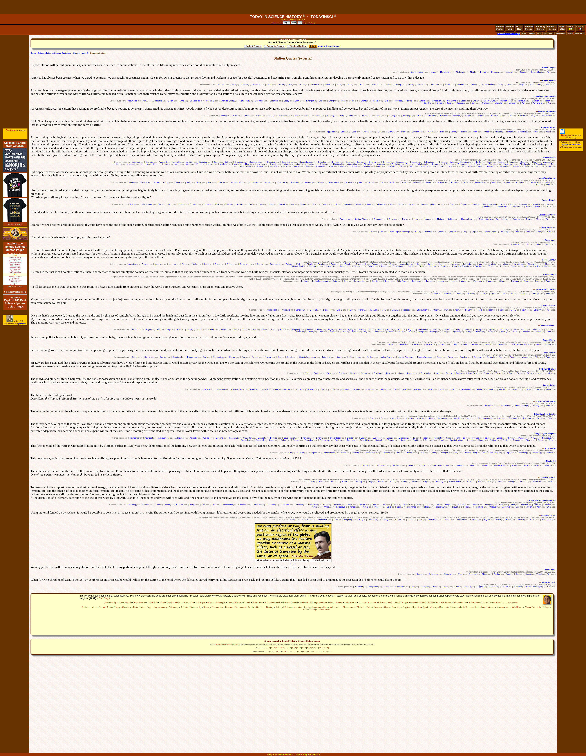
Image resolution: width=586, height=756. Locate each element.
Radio (458, 294)
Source (525, 310)
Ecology (364, 438)
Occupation (245, 440)
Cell (382, 418)
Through (535, 294)
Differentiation (335, 438)
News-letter (562, 27)
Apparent (163, 162)
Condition (300, 310)
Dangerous (192, 357)
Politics (475, 344)
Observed (381, 164)
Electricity (412, 465)
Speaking (523, 453)
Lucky (358, 204)
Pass (408, 164)
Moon (403, 482)
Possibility (432, 520)
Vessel (539, 574)
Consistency (251, 389)
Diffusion (299, 505)
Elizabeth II (550, 461)
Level (510, 438)
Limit (341, 116)
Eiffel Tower (402, 281)
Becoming (233, 438)
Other (546, 264)
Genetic (290, 357)
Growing (377, 373)
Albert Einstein (254, 46)
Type (450, 166)
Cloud (199, 330)
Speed (528, 574)
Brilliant (181, 204)
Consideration (359, 281)
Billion (170, 101)
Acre (307, 373)
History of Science (283, 607)
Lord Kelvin (153, 602)
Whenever (548, 266)
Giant (370, 330)
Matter (392, 182)
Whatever (526, 332)
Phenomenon (506, 101)
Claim (386, 587)
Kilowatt (373, 310)
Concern (392, 219)
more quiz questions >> (329, 46)
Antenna (434, 294)
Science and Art (457, 607)
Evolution (377, 438)
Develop (256, 85)
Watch (537, 206)
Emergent (310, 101)
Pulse (285, 166)
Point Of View (245, 166)
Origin (475, 101)
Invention (298, 607)
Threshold (479, 266)
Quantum (495, 72)
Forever (255, 357)
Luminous (386, 453)
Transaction (535, 182)
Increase (546, 162)
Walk (549, 232)
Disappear (400, 162)
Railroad (443, 116)
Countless (274, 101)
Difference (305, 438)
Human (427, 219)
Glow (314, 204)
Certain (247, 116)
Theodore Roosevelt (367, 602)
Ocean (463, 101)
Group (448, 438)
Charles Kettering (496, 602)
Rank (491, 389)
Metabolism (436, 101)
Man (475, 132)
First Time (437, 465)
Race (466, 182)
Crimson (207, 204)
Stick (503, 294)
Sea (517, 574)
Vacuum (491, 332)
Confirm (300, 453)
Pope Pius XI (550, 448)
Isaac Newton (140, 602)
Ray (311, 332)
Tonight (522, 85)
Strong (480, 440)
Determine (433, 574)
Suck (411, 332)
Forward (267, 357)
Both (209, 182)
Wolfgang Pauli (297, 266)
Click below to (15, 297)
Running (439, 482)
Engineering (218, 357)
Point (553, 164)
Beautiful (135, 330)
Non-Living (451, 101)
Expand (390, 438)
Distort (442, 162)
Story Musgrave (548, 227)
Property (488, 344)
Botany (206, 607)
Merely (481, 264)
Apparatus (331, 132)
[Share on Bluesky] (562, 133)
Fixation (425, 438)
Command (221, 389)
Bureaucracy (345, 219)
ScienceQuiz (510, 27)
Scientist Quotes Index (15, 292)
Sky (365, 332)
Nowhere (417, 182)
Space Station (537, 72)
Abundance (134, 438)
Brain (343, 132)
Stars (510, 85)
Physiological (509, 164)
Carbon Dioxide (361, 219)
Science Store (560, 34)
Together (456, 332)
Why (537, 357)
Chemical (210, 101)
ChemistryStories (540, 27)
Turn (468, 332)
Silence (495, 182)
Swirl (528, 206)
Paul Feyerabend (15, 272)
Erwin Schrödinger (534, 587)
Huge (416, 219)
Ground (364, 373)
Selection (428, 440)
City (290, 453)
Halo (380, 330)
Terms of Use (579, 34)
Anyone (131, 182)
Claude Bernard (548, 158)
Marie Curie (257, 602)
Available (207, 438)
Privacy (570, 34)
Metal (472, 72)
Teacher (469, 607)
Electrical (472, 574)
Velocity (504, 332)
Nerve (501, 418)
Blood (216, 162)
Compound (244, 101)
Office (486, 132)
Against (133, 204)
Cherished (428, 344)
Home (523, 34)
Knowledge (316, 607)
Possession (467, 389)
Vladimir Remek (548, 200)
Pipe (503, 204)
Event (347, 264)
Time (490, 266)
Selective (427, 103)
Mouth (401, 204)
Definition (285, 505)
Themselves (496, 116)
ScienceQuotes (500, 27)
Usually (490, 166)
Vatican (550, 453)
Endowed (337, 505)
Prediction (460, 520)
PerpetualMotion (552, 27)
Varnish (529, 507)
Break (206, 264)
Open (452, 204)
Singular (506, 182)
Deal (413, 587)
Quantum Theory (430, 607)
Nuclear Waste (485, 219)
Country (375, 281)
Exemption (392, 132)
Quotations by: (110, 602)
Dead (254, 330)
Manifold (457, 418)
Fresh (343, 453)
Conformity (254, 182)
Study (411, 166)
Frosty (361, 330)
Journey (358, 482)
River (321, 332)
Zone (551, 440)
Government (417, 132)
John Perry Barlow (547, 178)
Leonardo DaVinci (418, 602)
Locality (395, 310)
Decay (286, 101)
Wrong (548, 166)
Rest (331, 166)
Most (247, 164)
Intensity (144, 164)
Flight (330, 330)
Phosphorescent (490, 204)
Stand (378, 166)
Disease (413, 162)
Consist (267, 182)
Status (469, 440)
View (527, 166)
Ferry (361, 520)
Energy (332, 101)
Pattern (283, 440)
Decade (244, 85)
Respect (502, 389)
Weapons (526, 357)
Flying (350, 330)
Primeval (521, 101)
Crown (265, 389)
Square (487, 373)
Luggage (481, 587)
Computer (515, 244)
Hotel (457, 587)
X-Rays (546, 607)
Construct (306, 520)
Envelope (322, 264)
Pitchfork (498, 132)
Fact (478, 162)
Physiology (540, 164)
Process (377, 507)
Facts (489, 162)
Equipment (335, 264)
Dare (234, 85)
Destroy (419, 418)
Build (335, 281)
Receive (470, 294)
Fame (298, 389)
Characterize (195, 101)
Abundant (149, 438)
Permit (483, 72)
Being (165, 182)
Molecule (547, 505)
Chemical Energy (228, 101)
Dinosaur (229, 607)
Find (296, 116)
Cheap (259, 116)
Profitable (431, 116)
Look (358, 357)
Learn (166, 164)
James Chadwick (15, 262)
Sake (389, 507)
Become (402, 344)
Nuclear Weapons (424, 357)
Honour (357, 389)
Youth (305, 609)
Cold (213, 505)
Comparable (379, 219)
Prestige (536, 406)
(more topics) (324, 609)
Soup (449, 103)
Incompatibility (371, 453)
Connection (275, 264)
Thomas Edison (234, 602)
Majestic (491, 330)
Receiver (491, 310)
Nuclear (370, 357)
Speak (509, 453)
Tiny (445, 332)
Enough (362, 505)
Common (366, 465)
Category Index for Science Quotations (54, 53)
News (539, 34)
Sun (473, 103)
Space (522, 72)
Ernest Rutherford (15, 261)
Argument (359, 587)
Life (386, 101)
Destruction (396, 465)
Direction (350, 438)
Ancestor (193, 438)
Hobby (464, 344)
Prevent (365, 507)
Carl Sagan (105, 598)
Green (324, 204)
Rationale (515, 281)
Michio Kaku (433, 602)
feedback (22, 323)
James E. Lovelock (547, 215)
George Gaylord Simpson (544, 434)
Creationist (177, 357)
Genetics (260, 607)
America (221, 85)
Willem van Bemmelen (545, 97)
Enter (320, 182)
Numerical (337, 164)
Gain (339, 85)
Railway (456, 116)
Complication (227, 505)
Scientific (460, 85)
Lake (447, 330)
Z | (328, 648)
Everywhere (334, 182)
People (435, 164)
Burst (179, 330)
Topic (550, 482)
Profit (419, 116)
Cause (217, 264)
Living (398, 85)
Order (414, 482)
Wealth (548, 132)
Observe (367, 164)
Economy (309, 182)
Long (370, 482)
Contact (580, 26)
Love (325, 607)
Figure (511, 162)
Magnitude (407, 310)
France (429, 281)
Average (190, 162)
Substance (460, 103)
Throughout (438, 166)
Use (479, 166)
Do (290, 85)
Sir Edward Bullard (547, 369)
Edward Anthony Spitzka (544, 414)
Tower (537, 281)
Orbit (421, 520)
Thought (519, 182)
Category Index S (80, 53)
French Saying (471, 453)
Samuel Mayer (549, 340)
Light (335, 204)
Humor (464, 132)
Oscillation (396, 164)
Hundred (345, 482)
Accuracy (136, 162)
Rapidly (416, 440)
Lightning (347, 204)
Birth (188, 182)
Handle (430, 264)
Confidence (236, 389)
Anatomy (163, 607)
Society (527, 389)
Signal (493, 294)
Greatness (376, 85)
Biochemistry (195, 607)
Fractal (251, 607)
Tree (519, 373)
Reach (447, 85)
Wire (550, 418)
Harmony (355, 453)
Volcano (500, 607)
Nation (285, 164)
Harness (460, 465)
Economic (315, 85)
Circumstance (287, 162)
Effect (309, 264)
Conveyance (284, 116)
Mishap (506, 264)
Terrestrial (523, 482)
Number (323, 164)
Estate (275, 389)
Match (188, 164)
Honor (453, 132)
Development (289, 438)
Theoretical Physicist (460, 266)
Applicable (176, 162)
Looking (478, 330)
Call (226, 162)
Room (482, 294)
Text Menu (531, 34)
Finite (374, 505)
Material (422, 101)
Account (145, 505)
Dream (302, 85)
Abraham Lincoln (385, 602)
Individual (116, 164)
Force (371, 182)
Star (500, 85)
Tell (537, 389)
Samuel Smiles (549, 385)
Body (199, 182)
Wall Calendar (548, 34)
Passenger (407, 116)
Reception (493, 587)
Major (452, 281)
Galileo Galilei (306, 602)
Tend (505, 440)
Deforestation (139, 607)
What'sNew (519, 27)
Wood (529, 373)
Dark (217, 204)
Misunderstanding (485, 418)
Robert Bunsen (335, 602)
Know (338, 357)
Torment (490, 357)
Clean (189, 330)
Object (484, 574)
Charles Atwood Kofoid (545, 401)
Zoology (313, 609)
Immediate (461, 438)
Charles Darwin (166, 602)
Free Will (406, 505)
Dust (264, 330)
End (320, 101)
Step (421, 266)
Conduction (257, 505)
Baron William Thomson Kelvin (542, 500)
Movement (261, 164)
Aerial (311, 482)
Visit (536, 266)
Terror (525, 465)
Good (308, 116)
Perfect (448, 164)
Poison (440, 357)
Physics (406, 607)
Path (446, 310)
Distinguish (428, 162)
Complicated (245, 264)
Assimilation (157, 101)
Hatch (400, 330)
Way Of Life (537, 103)
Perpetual (425, 373)
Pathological (421, 164)
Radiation (535, 101)
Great (349, 85)
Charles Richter (548, 306)
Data (348, 162)
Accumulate (133, 101)
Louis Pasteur (350, 602)
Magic (369, 204)
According (131, 505)
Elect (454, 344)
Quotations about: (89, 607)
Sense (332, 332)
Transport (522, 116)
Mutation (522, 438)
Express (348, 182)
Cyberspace (282, 182)
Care (235, 116)
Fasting (501, 162)
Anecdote (132, 264)
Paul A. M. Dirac (548, 582)
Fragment (437, 438)
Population (324, 440)
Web (538, 185)
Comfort (293, 520)
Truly (528, 219)
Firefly (270, 204)
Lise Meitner (15, 278)
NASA (410, 85)
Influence (131, 164)
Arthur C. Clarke (548, 515)
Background (147, 204)
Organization (501, 219)
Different (372, 162)
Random (391, 440)
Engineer (416, 281)
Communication (417, 72)
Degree (359, 162)
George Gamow (548, 260)
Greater (345, 389)
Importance (442, 418)
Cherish (415, 344)
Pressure (273, 166)
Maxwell (524, 505)
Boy (169, 204)
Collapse (230, 264)
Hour (534, 162)
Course (419, 574)
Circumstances (305, 162)
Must (379, 116)
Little (457, 330)
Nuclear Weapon (405, 357)
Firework (281, 204)
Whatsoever (547, 116)
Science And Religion (520, 344)
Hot (437, 505)
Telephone (527, 418)
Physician (493, 164)
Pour (512, 204)
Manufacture (445, 72)
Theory (498, 373)
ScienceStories (529, 27)
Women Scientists (533, 607)
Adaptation (179, 438)
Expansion (403, 438)
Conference (400, 587)
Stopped (432, 266)
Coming (163, 357)
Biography (373, 587)
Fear (360, 182)
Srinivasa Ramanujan (184, 602)
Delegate (425, 587)
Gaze (292, 204)
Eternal (232, 357)
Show (526, 281)
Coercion (221, 182)
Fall (350, 310)
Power (428, 182)
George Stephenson (546, 111)
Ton (510, 373)
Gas (279, 357)
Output (436, 310)
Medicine (460, 72)
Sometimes (502, 206)
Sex (537, 344)
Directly (229, 204)
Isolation (488, 438)
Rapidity (403, 440)
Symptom (424, 166)
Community (380, 465)
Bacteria (184, 607)
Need (410, 520)
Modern (464, 281)
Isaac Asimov (549, 353)
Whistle (539, 332)
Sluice (439, 103)
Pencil (548, 330)
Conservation (217, 607)
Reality (383, 266)
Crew (336, 520)
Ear (272, 330)
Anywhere (144, 182)
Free (352, 101)
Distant (281, 85)
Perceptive (340, 507)
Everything (295, 330)
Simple (354, 166)
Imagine (448, 505)
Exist (452, 162)
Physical (479, 164)
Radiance (523, 204)
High (442, 132)
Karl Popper (446, 602)
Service (520, 520)
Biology (117, 607)
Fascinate (447, 294)
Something (522, 132)
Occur (440, 204)
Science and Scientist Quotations (227, 644)
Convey (271, 116)
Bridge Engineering (320, 281)
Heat (388, 373)
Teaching (537, 453)
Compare (286, 310)
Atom (184, 264)
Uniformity (506, 507)
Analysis (149, 162)
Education (442, 344)
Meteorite (381, 204)
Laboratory (467, 264)
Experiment (465, 162)
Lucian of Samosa (547, 477)
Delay (288, 264)
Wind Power (517, 607)
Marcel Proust (15, 264)
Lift (350, 357)
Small (441, 440)
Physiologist (525, 164)
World (548, 185)
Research (509, 72)
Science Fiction (455, 482)
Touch (502, 266)
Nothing (392, 116)
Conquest (313, 453)
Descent (261, 438)
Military (404, 182)
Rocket (509, 520)
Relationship (480, 182)
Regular (487, 520)
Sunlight (421, 332)
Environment (240, 607)
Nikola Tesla (550, 570)
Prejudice (442, 182)
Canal (181, 101)
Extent (339, 310)
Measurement (349, 607)
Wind (549, 332)
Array (156, 182)
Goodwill (333, 389)
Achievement (163, 438)
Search (570, 26)
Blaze (160, 204)
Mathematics (335, 607)
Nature (297, 164)
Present (260, 166)
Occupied (260, 440)
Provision (474, 520)
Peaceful (421, 85)
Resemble (536, 204)
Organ (463, 204)
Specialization (456, 440)
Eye (260, 204)
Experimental (377, 264)
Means (210, 164)
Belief (177, 182)
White (539, 418)
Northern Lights (427, 204)
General (310, 389)
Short (469, 482)
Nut (515, 330)
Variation (512, 103)
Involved (475, 438)
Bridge (304, 281)
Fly (340, 330)
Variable (503, 166)
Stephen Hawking (298, 46)
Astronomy (174, 607)
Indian (399, 373)
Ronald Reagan (548, 68)
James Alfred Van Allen (545, 289)
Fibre (431, 418)
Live (388, 85)
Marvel (381, 482)
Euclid (15, 283)
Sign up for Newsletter (571, 144)
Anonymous (550, 240)
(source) (293, 564)
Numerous (546, 438)
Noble (442, 389)
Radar (508, 574)
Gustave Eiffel (549, 275)
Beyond (224, 116)
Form (403, 132)
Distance (327, 310)
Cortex (409, 418)
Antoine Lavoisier (15, 276)
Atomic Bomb (105, 607)
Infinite (376, 101)
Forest (341, 373)
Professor (358, 266)
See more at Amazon (15, 224)
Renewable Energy (454, 373)
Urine (469, 166)
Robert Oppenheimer (478, 602)
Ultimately (499, 103)
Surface (425, 507)
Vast (538, 219)
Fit (414, 438)
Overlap (475, 204)
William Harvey (15, 266)
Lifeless (398, 101)
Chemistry (126, 607)
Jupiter (307, 607)
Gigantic (303, 204)
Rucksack (518, 587)
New (533, 438)
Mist (391, 204)
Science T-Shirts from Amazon (15, 144)
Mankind (417, 389)
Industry (441, 281)
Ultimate (479, 507)
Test (517, 232)
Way (523, 103)
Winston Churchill (290, 602)
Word (549, 507)
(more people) (512, 603)
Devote (405, 219)
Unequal (493, 507)
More (351, 116)
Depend (313, 310)
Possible (446, 520)
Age (391, 344)
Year (549, 103)
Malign (440, 219)
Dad (235, 330)
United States (535, 85)
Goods (319, 116)
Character (239, 162)
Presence (344, 266)
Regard (468, 116)
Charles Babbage (15, 280)
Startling (390, 166)
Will (548, 72)
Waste (549, 219)
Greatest (362, 85)
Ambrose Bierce (548, 128)
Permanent (434, 85)
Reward (509, 132)
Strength (537, 310)
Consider (336, 162)
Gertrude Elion (15, 259)
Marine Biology (521, 406)
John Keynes (15, 269)
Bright (168, 330)
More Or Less (366, 116)
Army (157, 505)
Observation (352, 164)
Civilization (367, 132)
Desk (435, 587)
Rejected (320, 166)
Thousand (537, 482)
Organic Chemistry (392, 607)
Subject (493, 440)
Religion (501, 344)
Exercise (286, 389)
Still (400, 166)
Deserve (388, 281)
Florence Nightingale (216, 602)
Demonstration (329, 453)
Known (454, 264)
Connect (260, 264)
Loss (501, 505)
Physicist (330, 266)
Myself (411, 204)
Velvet (514, 332)
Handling (330, 116)
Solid (399, 507)
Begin (148, 330)
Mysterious (518, 264)
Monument (477, 281)
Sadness (516, 219)
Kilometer (411, 373)
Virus (508, 607)
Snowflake (377, 332)
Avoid (167, 505)
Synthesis (485, 103)
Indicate (436, 330)
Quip (528, 244)
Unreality (480, 332)
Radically (379, 440)
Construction (322, 520)
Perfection (309, 440)
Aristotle (246, 602)
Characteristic (255, 162)
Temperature (440, 507)
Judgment (326, 357)
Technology (480, 607)
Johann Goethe (460, 602)
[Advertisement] (293, 7)
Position (338, 440)
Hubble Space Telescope (399, 232)
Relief (498, 520)
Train (537, 244)
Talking (511, 482)
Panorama (536, 330)
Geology (269, 607)
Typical (540, 440)
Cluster (211, 330)
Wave (547, 182)
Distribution (313, 505)
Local (384, 310)
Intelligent (489, 505)
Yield (550, 373)
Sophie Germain (15, 257)
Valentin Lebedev (548, 325)
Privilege (455, 182)
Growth (364, 101)
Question (463, 357)
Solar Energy (473, 373)
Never (310, 164)
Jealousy (383, 389)
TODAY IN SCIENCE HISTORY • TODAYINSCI (293, 17)
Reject (308, 166)
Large (499, 438)
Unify (461, 166)
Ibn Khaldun (15, 281)
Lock (467, 330)
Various (515, 166)
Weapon (513, 357)
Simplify (367, 166)
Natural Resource (374, 607)
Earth (297, 101)
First (391, 264)
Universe (491, 607)
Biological (203, 162)
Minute (493, 264)
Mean (198, 164)
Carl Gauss (15, 271)
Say (547, 204)
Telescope (505, 232)
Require (481, 116)
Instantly (475, 505)
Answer (145, 264)
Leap (432, 72)
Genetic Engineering (307, 357)
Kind (155, 164)
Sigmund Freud (320, 602)
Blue (159, 330)
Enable (317, 373)
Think (536, 132)
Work (548, 85)
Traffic (509, 116)
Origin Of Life (489, 101)
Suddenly (516, 206)
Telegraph (513, 418)
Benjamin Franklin (275, 46)
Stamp (411, 266)
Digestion (387, 162)
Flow (343, 101)
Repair (441, 232)
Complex (322, 162)
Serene (345, 332)
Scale (502, 310)
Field (309, 330)
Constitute (259, 101)
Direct (269, 85)
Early (298, 264)
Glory (322, 389)
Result (342, 166)
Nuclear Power (467, 219)
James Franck (406, 264)
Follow (327, 85)
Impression (422, 330)
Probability (364, 440)
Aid (144, 101)
